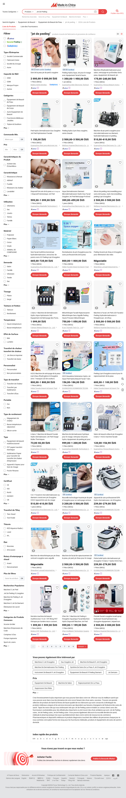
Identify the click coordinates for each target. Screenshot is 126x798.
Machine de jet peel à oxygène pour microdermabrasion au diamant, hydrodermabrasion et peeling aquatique (107, 133)
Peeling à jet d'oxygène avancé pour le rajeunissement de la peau (108, 374)
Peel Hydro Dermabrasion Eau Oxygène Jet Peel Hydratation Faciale (45, 131)
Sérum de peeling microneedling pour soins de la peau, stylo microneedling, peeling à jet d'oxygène (108, 194)
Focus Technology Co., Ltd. (62, 785)
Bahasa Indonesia (83, 780)
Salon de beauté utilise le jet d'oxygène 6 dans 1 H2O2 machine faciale (108, 435)
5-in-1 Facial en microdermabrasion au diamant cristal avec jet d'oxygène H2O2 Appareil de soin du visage (45, 497)
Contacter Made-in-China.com (78, 775)
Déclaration (25, 775)
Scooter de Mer (9, 624)
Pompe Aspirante (10, 638)
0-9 (34, 738)
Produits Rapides (96, 775)
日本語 (48, 778)
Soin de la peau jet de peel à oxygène (44, 72)
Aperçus (107, 775)
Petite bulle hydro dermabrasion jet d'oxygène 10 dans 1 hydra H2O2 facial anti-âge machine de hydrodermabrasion (108, 559)
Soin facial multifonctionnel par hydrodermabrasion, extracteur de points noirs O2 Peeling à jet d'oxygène (45, 254)
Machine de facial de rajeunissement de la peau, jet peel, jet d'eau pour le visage (77, 556)
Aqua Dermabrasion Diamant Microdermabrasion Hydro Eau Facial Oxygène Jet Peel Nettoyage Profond (76, 194)
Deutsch (72, 778)
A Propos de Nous (13, 775)
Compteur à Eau (10, 634)
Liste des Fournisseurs (29, 26)
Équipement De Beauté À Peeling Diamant (86, 672)
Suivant (81, 646)
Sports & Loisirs (10, 642)
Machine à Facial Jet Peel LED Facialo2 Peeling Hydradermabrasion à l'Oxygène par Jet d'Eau (108, 315)
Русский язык (99, 778)
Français (56, 778)
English (24, 778)
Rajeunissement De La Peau (88, 683)
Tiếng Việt (71, 780)
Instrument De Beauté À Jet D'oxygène (49, 672)
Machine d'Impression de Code (13, 629)
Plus (34, 693)
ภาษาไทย (55, 780)
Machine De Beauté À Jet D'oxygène (93, 662)
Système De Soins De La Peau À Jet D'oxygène (87, 667)
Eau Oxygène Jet (67, 662)
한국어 (108, 778)
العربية (115, 778)
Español (64, 778)
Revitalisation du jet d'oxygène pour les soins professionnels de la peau (76, 253)
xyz (106, 738)
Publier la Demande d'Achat (104, 759)
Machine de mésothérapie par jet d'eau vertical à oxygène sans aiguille (45, 556)
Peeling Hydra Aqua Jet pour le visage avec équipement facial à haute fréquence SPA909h (76, 73)
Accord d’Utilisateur (38, 775)
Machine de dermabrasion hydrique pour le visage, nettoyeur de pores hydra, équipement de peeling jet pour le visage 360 (77, 437)
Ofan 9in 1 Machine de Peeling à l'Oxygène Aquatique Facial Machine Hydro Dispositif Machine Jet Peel (75, 619)
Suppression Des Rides (43, 688)
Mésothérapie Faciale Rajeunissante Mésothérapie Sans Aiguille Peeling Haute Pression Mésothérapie (76, 315)
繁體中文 (40, 778)
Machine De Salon (75, 17)
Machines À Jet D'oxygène (45, 662)
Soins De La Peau (44, 17)
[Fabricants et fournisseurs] (63, 4)
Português (80, 778)
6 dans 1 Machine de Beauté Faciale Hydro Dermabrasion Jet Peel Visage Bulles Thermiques (44, 436)
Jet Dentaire (112, 672)
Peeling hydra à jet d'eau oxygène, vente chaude (75, 131)
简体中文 (32, 778)
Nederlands (40, 780)
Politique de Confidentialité (56, 775)
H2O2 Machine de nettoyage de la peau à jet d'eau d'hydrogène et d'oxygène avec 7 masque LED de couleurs (45, 376)
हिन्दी (48, 780)
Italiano (89, 778)
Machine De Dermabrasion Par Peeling (49, 667)
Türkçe (63, 780)
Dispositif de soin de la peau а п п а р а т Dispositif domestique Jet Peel (45, 192)
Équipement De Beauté (59, 17)
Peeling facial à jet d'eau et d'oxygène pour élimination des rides (108, 253)
